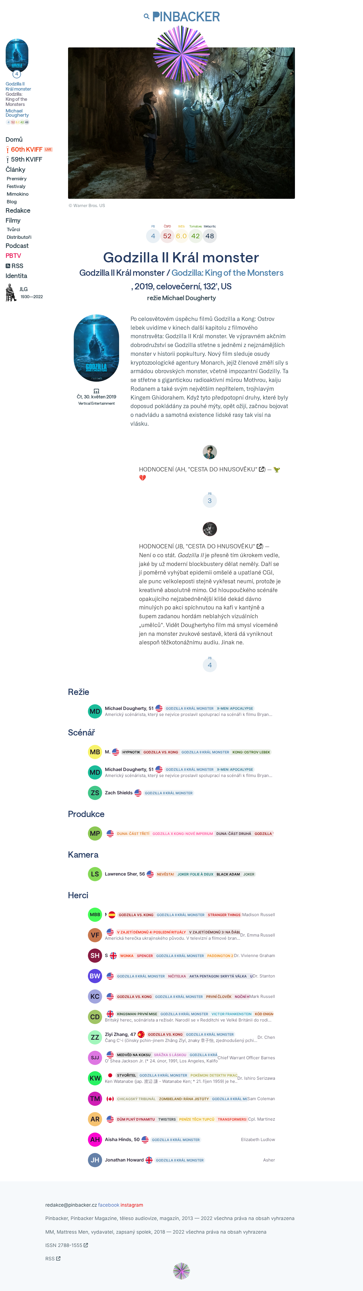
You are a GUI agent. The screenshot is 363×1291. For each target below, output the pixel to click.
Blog (12, 201)
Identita (16, 275)
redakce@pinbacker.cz (71, 1205)
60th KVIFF (31, 149)
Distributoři (19, 237)
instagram (132, 1205)
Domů (14, 139)
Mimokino (18, 194)
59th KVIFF (26, 159)
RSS (17, 265)
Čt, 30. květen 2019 (96, 400)
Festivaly (16, 186)
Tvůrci (13, 229)
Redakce (18, 210)
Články (15, 169)
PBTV (13, 255)
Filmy (13, 220)
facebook (108, 1205)
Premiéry (17, 178)
